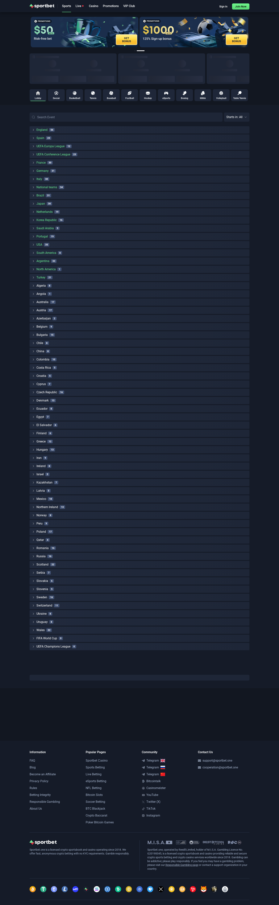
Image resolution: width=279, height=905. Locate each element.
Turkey (40, 277)
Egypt (40, 417)
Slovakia (42, 581)
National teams (46, 187)
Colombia (42, 359)
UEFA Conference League (53, 154)
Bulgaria (42, 335)
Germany (42, 171)
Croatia (41, 376)
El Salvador (44, 425)
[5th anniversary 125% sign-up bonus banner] (190, 32)
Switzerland (44, 605)
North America (46, 269)
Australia (42, 302)
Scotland (42, 564)
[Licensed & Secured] (194, 842)
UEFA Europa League (50, 146)
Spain (40, 138)
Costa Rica (43, 367)
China (40, 351)
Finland (41, 433)
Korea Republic (46, 220)
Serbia (40, 572)
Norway (41, 515)
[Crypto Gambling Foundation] (181, 842)
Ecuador (42, 408)
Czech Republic (46, 392)
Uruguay (42, 622)
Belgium (42, 326)
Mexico (41, 499)
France (41, 162)
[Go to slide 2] (140, 50)
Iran (39, 458)
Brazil (40, 195)
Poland (41, 531)
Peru (39, 523)
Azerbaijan (43, 318)
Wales (40, 630)
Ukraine (41, 613)
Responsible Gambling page (181, 864)
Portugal (42, 236)
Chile (39, 343)
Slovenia (42, 589)
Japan (40, 203)
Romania (42, 548)
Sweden (41, 597)
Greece (41, 441)
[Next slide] (249, 32)
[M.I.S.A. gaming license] (160, 842)
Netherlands (44, 212)
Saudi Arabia (45, 228)
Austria (41, 310)
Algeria (41, 285)
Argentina (42, 261)
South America (46, 253)
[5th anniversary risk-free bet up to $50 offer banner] (81, 32)
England (42, 130)
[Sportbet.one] (42, 6)
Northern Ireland (47, 507)
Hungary (42, 449)
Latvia (40, 490)
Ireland (41, 466)
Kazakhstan (44, 482)
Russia (41, 556)
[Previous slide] (30, 32)
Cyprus (41, 384)
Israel (40, 474)
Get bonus (233, 40)
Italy (39, 179)
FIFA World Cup (46, 638)
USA (39, 244)
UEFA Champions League (53, 646)
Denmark (42, 400)
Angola (41, 294)
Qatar (40, 540)
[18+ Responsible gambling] (234, 842)
